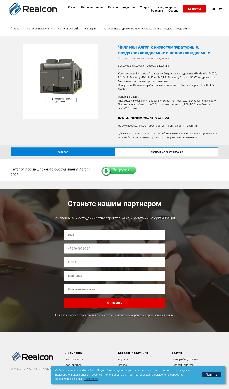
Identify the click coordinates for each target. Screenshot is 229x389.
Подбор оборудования (185, 359)
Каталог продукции (121, 7)
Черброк (123, 364)
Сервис (173, 10)
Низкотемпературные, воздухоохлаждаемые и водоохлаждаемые (146, 28)
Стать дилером (165, 7)
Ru (213, 9)
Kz (220, 9)
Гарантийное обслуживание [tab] (166, 151)
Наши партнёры (92, 7)
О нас (72, 7)
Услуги (144, 7)
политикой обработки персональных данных (145, 315)
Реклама (157, 10)
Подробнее (91, 378)
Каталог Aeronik (68, 28)
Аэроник (123, 359)
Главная (16, 28)
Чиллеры (90, 28)
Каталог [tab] (63, 151)
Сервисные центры (183, 364)
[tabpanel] (114, 170)
